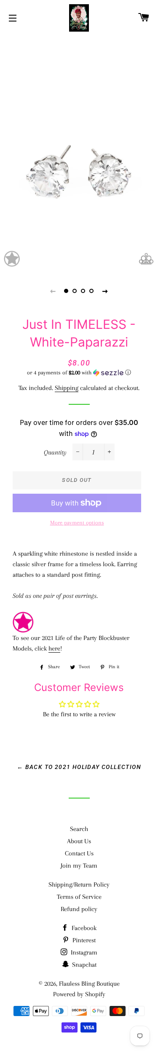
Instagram (83, 952)
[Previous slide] (53, 291)
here (54, 648)
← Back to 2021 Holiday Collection (79, 767)
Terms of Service (79, 897)
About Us (79, 841)
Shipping (66, 388)
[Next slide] (105, 291)
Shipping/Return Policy (79, 884)
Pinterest (83, 940)
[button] (79, 372)
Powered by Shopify (79, 994)
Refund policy (79, 909)
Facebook (83, 928)
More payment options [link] (77, 522)
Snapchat (83, 964)
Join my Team (79, 865)
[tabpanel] (79, 152)
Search (79, 829)
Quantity (55, 452)
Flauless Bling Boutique (89, 983)
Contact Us (79, 853)
